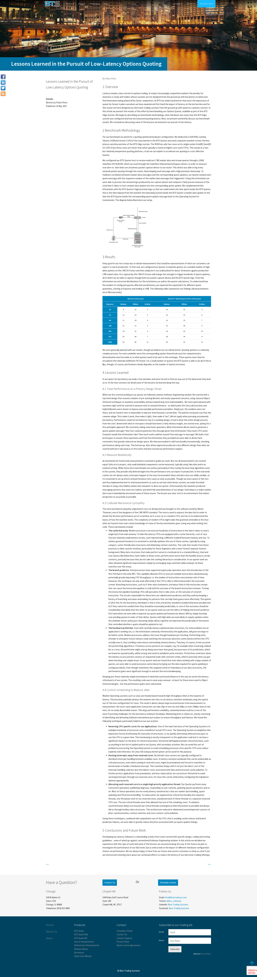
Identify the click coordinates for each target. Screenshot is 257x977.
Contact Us (191, 3)
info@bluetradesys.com (176, 897)
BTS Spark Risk (81, 934)
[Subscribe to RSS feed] (3, 93)
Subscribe (175, 949)
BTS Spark (79, 930)
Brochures (79, 952)
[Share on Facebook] (3, 76)
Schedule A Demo (206, 3)
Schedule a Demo (168, 882)
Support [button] (177, 3)
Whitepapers (94, 3)
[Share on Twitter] (3, 88)
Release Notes (81, 949)
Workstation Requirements (86, 945)
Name (161, 940)
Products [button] (68, 3)
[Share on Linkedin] (3, 82)
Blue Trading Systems (178, 904)
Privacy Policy (123, 941)
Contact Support (124, 938)
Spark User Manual (82, 956)
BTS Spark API (80, 938)
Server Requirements (84, 941)
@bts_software (174, 901)
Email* (161, 932)
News (106, 3)
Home (50, 925)
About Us (81, 3)
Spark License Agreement (128, 945)
